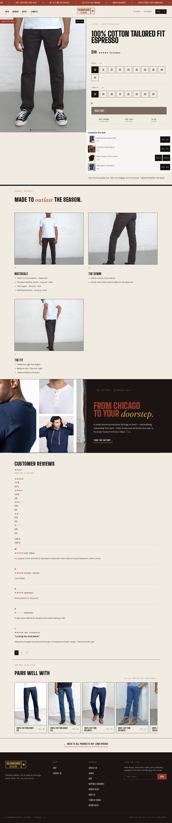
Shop (54, 768)
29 (103, 94)
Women (15, 11)
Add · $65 (165, 140)
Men (7, 11)
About (24, 11)
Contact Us (57, 773)
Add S (158, 158)
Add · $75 (165, 149)
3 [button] (26, 653)
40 (162, 69)
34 (128, 69)
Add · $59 (165, 167)
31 (103, 69)
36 (145, 69)
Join (162, 776)
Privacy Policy (94, 789)
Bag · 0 (161, 11)
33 (120, 69)
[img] (19, 553)
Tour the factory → (103, 440)
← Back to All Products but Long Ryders (86, 743)
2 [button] (21, 653)
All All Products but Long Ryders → (141, 678)
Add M (166, 158)
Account (148, 11)
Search (136, 11)
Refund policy (93, 805)
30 (95, 69)
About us (92, 794)
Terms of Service (95, 800)
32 (112, 69)
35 (137, 69)
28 (95, 94)
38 (153, 69)
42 (95, 77)
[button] (43, 479)
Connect (34, 11)
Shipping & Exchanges (96, 784)
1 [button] (16, 653)
